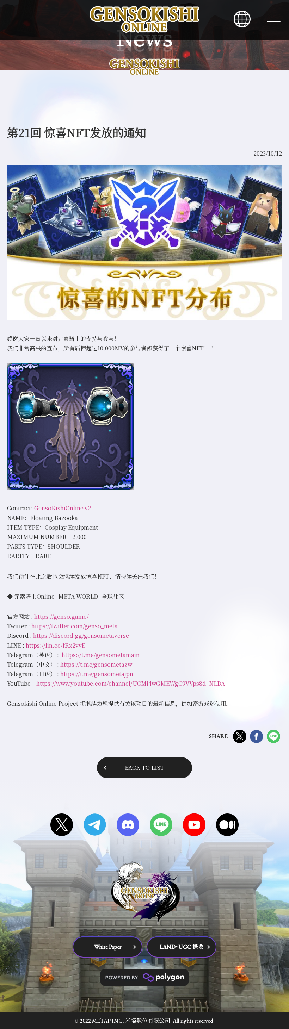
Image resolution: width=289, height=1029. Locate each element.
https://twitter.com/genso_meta (74, 626)
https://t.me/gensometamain (101, 655)
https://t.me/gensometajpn (96, 674)
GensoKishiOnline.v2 (62, 508)
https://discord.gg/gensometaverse (81, 635)
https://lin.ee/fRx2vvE (55, 645)
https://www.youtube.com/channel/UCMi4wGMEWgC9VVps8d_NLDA (130, 683)
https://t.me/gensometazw (96, 664)
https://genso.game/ (61, 616)
